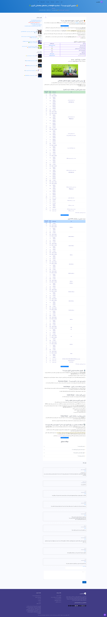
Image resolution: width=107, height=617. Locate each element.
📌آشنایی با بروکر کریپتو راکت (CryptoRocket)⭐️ (30, 75)
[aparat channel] (82, 605)
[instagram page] (79, 605)
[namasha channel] (84, 605)
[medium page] (69, 605)
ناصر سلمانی (53, 8)
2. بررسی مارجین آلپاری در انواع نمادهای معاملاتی (35, 21)
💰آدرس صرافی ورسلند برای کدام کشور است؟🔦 (31, 70)
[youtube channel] (85, 605)
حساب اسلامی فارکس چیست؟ (36, 595)
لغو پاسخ (84, 566)
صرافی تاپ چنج (59, 595)
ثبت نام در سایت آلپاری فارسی (64, 25)
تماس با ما (39, 598)
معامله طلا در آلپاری (38, 597)
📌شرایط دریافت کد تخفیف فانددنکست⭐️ (31, 55)
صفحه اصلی (67, 10)
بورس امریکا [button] (52, 1)
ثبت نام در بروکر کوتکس (58, 600)
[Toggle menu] (105, 615)
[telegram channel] (74, 605)
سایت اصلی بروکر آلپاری (52, 45)
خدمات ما (39, 600)
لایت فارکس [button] (57, 1)
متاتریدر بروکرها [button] (43, 1)
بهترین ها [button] (48, 1)
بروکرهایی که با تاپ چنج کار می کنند (56, 597)
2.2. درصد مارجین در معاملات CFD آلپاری (35, 23)
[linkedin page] (70, 605)
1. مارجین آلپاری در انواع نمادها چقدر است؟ (36, 20)
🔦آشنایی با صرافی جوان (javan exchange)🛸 (31, 60)
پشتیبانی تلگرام (52, 53)
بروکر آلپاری (77, 22)
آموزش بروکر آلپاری (61, 10)
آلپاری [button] (61, 1)
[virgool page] (72, 605)
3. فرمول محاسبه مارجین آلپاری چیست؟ (36, 24)
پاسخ (85, 470)
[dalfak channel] (77, 605)
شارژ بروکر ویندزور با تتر (58, 598)
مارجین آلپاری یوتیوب (52, 55)
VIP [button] (38, 1)
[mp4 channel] (75, 605)
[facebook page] (80, 605)
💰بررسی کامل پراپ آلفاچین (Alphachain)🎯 (31, 65)
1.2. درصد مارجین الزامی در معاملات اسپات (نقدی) (34, 22)
